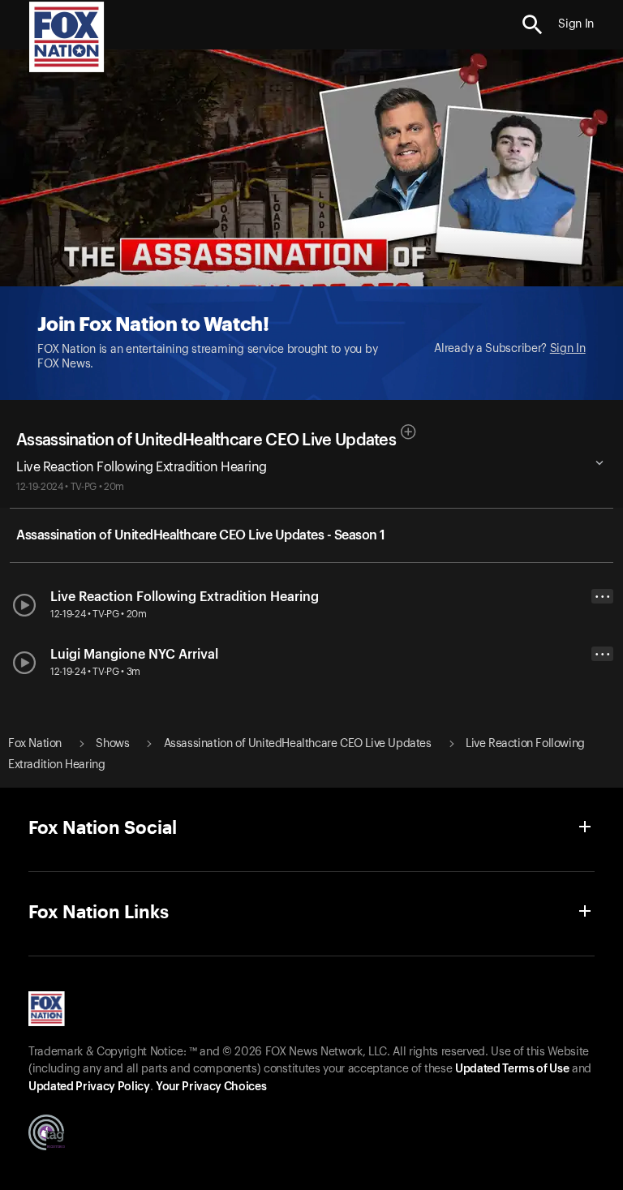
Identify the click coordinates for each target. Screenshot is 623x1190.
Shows (112, 744)
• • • (602, 596)
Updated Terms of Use (512, 1069)
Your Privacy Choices (211, 1087)
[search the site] (532, 24)
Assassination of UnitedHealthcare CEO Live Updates (206, 440)
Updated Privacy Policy (89, 1087)
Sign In (568, 348)
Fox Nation (35, 744)
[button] (532, 24)
